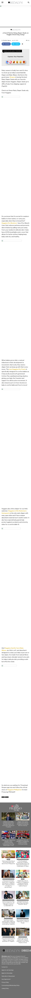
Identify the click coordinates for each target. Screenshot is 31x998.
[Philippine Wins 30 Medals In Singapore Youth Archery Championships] (22, 835)
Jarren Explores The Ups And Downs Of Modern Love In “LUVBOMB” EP (8, 903)
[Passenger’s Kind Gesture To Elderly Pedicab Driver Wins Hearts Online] (22, 932)
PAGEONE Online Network (22, 859)
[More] (22, 44)
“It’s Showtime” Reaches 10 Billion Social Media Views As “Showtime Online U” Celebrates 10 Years (22, 863)
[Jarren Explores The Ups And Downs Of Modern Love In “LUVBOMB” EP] (8, 895)
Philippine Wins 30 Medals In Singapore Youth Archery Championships (22, 842)
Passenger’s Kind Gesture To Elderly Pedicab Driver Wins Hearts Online (23, 940)
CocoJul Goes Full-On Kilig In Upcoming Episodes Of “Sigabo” (8, 940)
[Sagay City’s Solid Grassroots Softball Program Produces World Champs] (22, 816)
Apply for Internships (7, 973)
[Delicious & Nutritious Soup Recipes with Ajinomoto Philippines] (8, 854)
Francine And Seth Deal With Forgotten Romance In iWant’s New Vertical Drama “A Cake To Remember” (8, 884)
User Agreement (6, 979)
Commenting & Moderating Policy (10, 985)
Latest (3, 797)
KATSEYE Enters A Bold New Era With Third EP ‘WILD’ (22, 903)
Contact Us (5, 967)
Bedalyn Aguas (7, 40)
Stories (7, 797)
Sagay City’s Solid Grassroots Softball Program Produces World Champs (22, 823)
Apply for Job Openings (8, 970)
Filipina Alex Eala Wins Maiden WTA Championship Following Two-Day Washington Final (8, 842)
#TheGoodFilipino (8, 918)
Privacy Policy (5, 982)
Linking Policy (5, 988)
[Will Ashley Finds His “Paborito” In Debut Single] (22, 913)
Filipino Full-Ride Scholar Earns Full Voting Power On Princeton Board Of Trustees (8, 824)
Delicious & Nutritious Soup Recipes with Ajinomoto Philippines (8, 862)
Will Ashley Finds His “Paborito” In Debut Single (23, 921)
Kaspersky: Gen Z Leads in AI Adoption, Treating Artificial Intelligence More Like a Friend (22, 883)
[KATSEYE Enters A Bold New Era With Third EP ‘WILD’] (22, 895)
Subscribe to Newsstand (8, 976)
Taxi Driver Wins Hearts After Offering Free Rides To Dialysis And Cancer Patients (8, 922)
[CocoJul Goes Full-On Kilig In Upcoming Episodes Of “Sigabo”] (8, 932)
